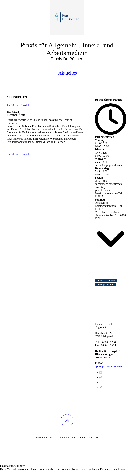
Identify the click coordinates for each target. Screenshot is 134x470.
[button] (67, 420)
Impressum (43, 437)
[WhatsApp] (100, 377)
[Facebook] (100, 382)
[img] (67, 17)
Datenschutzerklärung (78, 437)
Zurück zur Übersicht (18, 105)
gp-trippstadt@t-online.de (109, 366)
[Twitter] (100, 387)
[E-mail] (100, 372)
